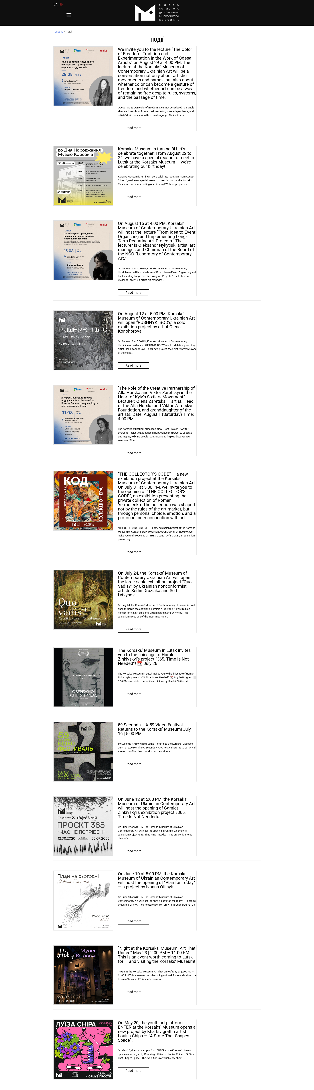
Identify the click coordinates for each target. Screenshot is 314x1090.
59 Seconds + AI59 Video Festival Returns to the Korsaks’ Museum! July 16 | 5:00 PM (154, 729)
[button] (69, 15)
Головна (58, 31)
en (61, 4)
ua (55, 4)
